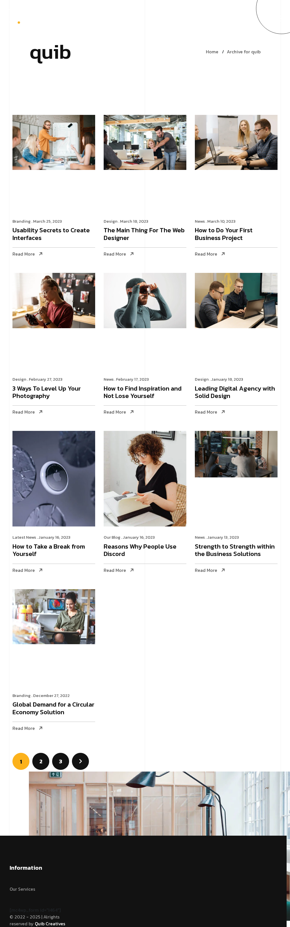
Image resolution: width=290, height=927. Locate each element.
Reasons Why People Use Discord (140, 551)
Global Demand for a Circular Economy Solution (53, 709)
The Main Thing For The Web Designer (144, 234)
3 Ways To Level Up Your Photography (46, 393)
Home (212, 51)
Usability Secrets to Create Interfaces (51, 234)
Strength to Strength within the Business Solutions (235, 551)
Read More (23, 254)
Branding (21, 221)
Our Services (22, 889)
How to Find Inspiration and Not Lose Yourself (143, 393)
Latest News (24, 537)
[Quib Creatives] (23, 18)
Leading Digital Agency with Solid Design (235, 393)
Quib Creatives (50, 923)
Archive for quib (244, 51)
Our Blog (112, 537)
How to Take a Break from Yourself (48, 551)
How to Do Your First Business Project (224, 234)
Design (111, 221)
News (200, 221)
